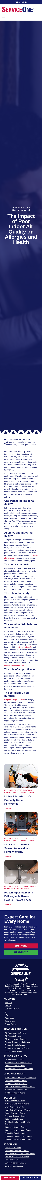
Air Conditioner (12, 439)
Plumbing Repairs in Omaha (15, 1116)
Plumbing (25, 888)
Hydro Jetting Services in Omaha (17, 1110)
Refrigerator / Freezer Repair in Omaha (20, 1087)
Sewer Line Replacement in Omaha (18, 1136)
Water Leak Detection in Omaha (17, 1104)
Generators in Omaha (13, 1148)
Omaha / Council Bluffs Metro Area (19, 792)
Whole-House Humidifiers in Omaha (18, 1063)
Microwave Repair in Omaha (16, 1081)
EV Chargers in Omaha (14, 1166)
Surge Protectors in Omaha (15, 1163)
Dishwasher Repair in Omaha (16, 1084)
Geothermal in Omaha (13, 1051)
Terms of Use (10, 1021)
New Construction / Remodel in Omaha (20, 1154)
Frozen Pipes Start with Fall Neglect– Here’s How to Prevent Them (18, 896)
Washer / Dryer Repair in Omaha (17, 1090)
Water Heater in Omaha (14, 1119)
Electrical (27, 790)
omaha (33, 445)
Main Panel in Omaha (13, 1160)
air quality (10, 442)
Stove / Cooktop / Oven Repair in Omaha (20, 1078)
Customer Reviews (12, 1009)
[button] (3, 16)
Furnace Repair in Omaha (15, 1045)
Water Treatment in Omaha (15, 1101)
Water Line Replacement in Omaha (18, 1130)
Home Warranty (29, 838)
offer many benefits (25, 647)
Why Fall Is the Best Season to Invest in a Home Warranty (17, 848)
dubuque (18, 442)
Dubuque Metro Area (13, 790)
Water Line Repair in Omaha (15, 1127)
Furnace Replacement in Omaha (17, 1042)
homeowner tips (28, 442)
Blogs (7, 1012)
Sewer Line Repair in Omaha (16, 1133)
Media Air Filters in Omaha (15, 1066)
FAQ (6, 1015)
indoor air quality (23, 445)
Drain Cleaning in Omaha (14, 1107)
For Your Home (24, 439)
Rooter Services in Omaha (15, 1113)
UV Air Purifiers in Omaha (14, 1060)
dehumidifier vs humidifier (14, 665)
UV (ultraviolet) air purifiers (14, 700)
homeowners (11, 445)
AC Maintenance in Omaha (15, 1039)
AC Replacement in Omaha (15, 1033)
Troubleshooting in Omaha (15, 1093)
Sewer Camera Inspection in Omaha (19, 1139)
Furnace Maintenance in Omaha (17, 1048)
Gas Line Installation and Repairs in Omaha (18, 1123)
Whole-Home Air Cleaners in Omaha (19, 1069)
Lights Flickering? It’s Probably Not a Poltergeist (17, 800)
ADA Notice (9, 1018)
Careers (8, 1006)
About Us (8, 1003)
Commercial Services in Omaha (17, 1157)
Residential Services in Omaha (17, 1151)
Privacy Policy (10, 1024)
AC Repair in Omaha (13, 1036)
